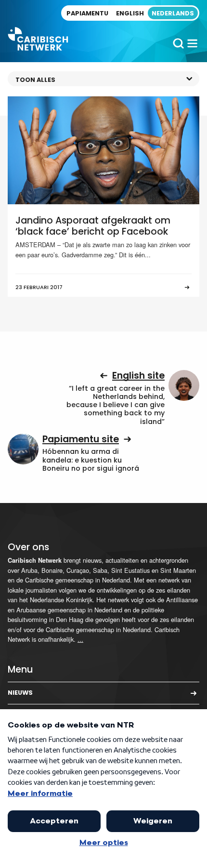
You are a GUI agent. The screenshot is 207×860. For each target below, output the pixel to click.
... (80, 639)
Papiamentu (87, 13)
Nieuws (20, 692)
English (130, 13)
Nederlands (173, 13)
